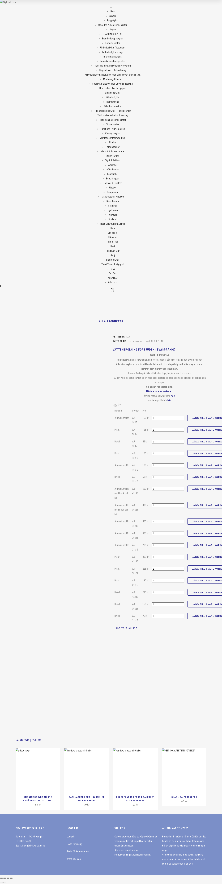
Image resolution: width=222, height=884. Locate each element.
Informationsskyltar (112, 56)
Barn (112, 228)
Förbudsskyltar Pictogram (112, 47)
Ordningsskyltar (112, 92)
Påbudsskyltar (113, 97)
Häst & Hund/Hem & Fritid (112, 223)
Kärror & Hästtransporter (113, 151)
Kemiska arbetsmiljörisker (112, 61)
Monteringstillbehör (112, 79)
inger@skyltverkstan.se (33, 845)
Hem (112, 11)
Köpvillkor (112, 278)
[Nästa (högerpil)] (4, 882)
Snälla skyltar (112, 259)
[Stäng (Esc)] (11, 878)
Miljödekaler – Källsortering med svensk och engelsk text (112, 74)
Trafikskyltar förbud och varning (112, 115)
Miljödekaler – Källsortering (112, 70)
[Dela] (8, 878)
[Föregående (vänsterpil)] (1, 882)
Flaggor (112, 187)
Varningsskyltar (112, 133)
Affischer (112, 165)
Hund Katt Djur (112, 250)
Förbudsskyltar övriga (112, 52)
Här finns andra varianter (159, 391)
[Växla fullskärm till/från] (4, 878)
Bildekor (113, 142)
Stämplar (112, 205)
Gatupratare (112, 192)
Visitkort (113, 219)
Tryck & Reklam (112, 160)
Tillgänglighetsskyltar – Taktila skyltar (113, 110)
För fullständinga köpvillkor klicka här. (132, 854)
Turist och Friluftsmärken (113, 129)
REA (113, 269)
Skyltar (112, 16)
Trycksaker (113, 210)
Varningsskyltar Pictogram (113, 138)
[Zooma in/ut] (1, 878)
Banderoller (112, 174)
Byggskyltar (112, 20)
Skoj (112, 255)
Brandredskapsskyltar (112, 38)
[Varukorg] (113, 290)
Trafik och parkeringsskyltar (112, 119)
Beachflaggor (112, 178)
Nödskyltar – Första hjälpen (112, 88)
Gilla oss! (112, 282)
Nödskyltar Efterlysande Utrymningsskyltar (112, 83)
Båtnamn (112, 237)
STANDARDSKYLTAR (112, 34)
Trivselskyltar (112, 124)
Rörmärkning (112, 101)
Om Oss (113, 273)
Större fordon (112, 156)
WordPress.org (74, 859)
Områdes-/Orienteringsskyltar (112, 25)
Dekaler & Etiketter (113, 183)
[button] (125, 628)
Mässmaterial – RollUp (113, 196)
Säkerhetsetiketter (113, 106)
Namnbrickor (112, 201)
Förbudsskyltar (112, 43)
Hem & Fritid (112, 241)
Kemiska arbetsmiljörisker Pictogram (113, 65)
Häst (112, 246)
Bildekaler (112, 232)
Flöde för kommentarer (78, 851)
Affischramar (112, 169)
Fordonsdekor (112, 147)
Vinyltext (113, 214)
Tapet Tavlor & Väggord (112, 264)
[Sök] (1, 286)
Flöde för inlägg (74, 844)
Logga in (71, 836)
